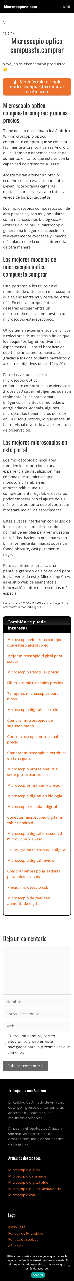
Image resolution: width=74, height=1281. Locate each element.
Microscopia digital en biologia (34, 795)
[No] (69, 1266)
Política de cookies (23, 1239)
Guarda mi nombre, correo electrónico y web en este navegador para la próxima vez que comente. (39, 1044)
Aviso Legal (17, 1227)
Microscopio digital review (30, 860)
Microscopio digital (24, 1169)
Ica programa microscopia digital (36, 849)
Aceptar (38, 1274)
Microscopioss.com (20, 6)
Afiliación (15, 1245)
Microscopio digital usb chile (32, 709)
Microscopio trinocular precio (33, 672)
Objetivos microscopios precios (35, 682)
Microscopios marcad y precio (33, 785)
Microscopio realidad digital (32, 806)
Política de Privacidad (26, 1233)
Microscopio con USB (25, 1194)
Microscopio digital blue (28, 1182)
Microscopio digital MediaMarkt (34, 1188)
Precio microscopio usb (27, 887)
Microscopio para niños (27, 1176)
